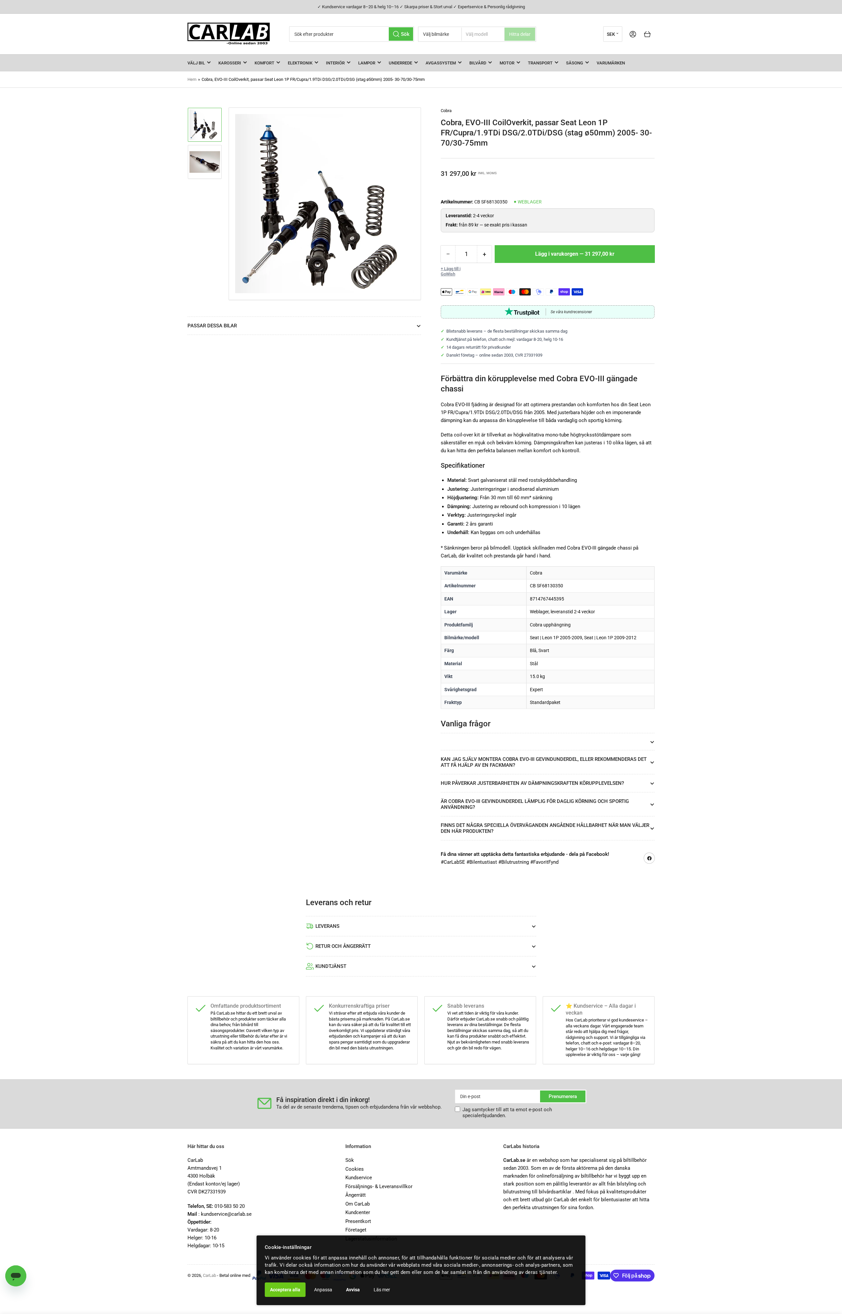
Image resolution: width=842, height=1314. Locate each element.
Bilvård (477, 62)
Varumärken (611, 62)
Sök (349, 1160)
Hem (191, 79)
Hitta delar (520, 34)
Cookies (354, 1169)
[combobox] (351, 34)
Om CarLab (357, 1204)
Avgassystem (441, 62)
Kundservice (358, 1178)
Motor (507, 62)
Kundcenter (357, 1212)
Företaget (355, 1230)
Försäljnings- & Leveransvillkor (378, 1186)
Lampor (366, 62)
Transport (540, 62)
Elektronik (300, 62)
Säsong (574, 62)
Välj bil (196, 62)
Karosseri (229, 62)
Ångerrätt (355, 1195)
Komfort (264, 62)
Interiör (335, 62)
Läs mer (382, 1289)
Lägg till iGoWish (450, 271)
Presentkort (358, 1221)
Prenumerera (563, 1096)
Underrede (400, 62)
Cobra (446, 110)
